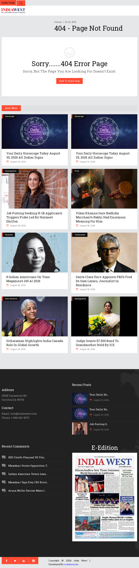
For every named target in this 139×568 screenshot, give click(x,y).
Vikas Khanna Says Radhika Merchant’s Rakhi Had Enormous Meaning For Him (101, 217)
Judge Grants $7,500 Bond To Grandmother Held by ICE (97, 343)
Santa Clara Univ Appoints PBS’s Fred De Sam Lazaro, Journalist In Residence (104, 281)
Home (58, 21)
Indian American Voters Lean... (28, 474)
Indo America (11, 298)
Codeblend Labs (71, 564)
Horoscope (9, 116)
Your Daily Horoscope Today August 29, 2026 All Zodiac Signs (103, 155)
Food (77, 171)
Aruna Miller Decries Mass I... (27, 490)
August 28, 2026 (18, 225)
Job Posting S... (99, 424)
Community (80, 234)
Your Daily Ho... (99, 394)
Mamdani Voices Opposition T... (28, 465)
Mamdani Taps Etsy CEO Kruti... (28, 482)
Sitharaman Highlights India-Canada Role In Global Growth (34, 343)
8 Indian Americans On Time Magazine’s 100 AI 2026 (28, 279)
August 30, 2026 (18, 161)
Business (9, 234)
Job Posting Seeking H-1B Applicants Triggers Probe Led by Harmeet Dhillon (34, 217)
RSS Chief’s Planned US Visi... (27, 457)
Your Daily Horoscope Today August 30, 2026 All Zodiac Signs (33, 155)
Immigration (10, 171)
